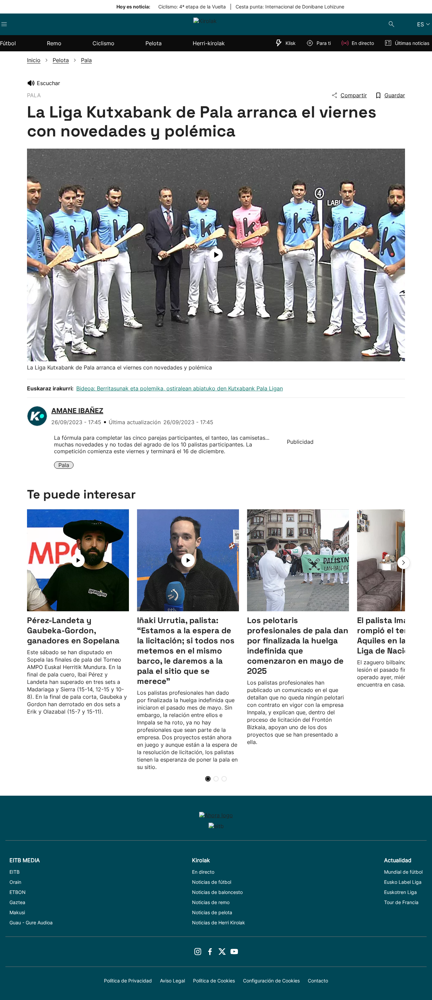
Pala (63, 465)
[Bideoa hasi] (216, 255)
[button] (403, 562)
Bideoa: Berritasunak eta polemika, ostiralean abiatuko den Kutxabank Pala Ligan (179, 388)
